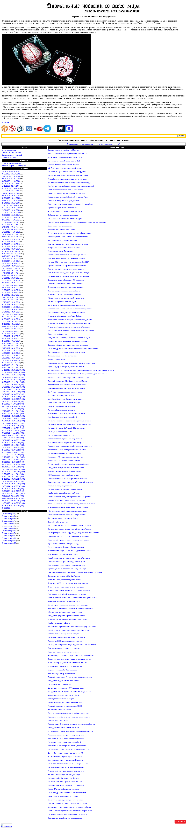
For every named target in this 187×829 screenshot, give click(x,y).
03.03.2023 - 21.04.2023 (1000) (13, 464)
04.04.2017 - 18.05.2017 (11, 334)
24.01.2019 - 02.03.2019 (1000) (13, 372)
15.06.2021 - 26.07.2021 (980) (13, 426)
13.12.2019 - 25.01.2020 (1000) (13, 392)
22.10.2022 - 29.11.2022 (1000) (13, 457)
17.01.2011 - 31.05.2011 (10, 222)
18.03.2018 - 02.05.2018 (11, 353)
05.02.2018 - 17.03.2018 (11, 351)
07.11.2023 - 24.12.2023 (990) (13, 477)
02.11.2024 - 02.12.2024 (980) (13, 496)
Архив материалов (9, 150)
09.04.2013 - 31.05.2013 (11, 244)
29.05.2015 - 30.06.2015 (11, 285)
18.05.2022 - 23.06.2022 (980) (13, 447)
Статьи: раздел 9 (8, 533)
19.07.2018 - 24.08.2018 (11, 360)
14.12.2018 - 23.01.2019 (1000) (13, 370)
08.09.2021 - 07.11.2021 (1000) (13, 433)
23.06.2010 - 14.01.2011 (10, 220)
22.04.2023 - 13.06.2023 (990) (13, 467)
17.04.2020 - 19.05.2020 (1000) (13, 399)
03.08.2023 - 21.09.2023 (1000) (13, 472)
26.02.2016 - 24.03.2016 (11, 307)
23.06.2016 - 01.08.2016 (11, 317)
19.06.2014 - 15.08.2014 (11, 266)
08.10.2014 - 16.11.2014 (10, 271)
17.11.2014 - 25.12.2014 (10, 273)
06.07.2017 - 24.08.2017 (11, 339)
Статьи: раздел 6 (8, 526)
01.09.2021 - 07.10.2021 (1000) (13, 431)
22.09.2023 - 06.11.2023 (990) (13, 474)
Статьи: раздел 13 (9, 543)
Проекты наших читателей (12, 153)
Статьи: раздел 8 (8, 531)
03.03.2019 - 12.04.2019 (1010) (13, 375)
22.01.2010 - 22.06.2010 (11, 217)
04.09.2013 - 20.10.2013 (11, 251)
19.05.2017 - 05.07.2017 (11, 336)
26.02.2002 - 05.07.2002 (11, 171)
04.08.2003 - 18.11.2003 (10, 184)
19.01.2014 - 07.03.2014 (11, 259)
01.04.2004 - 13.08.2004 (11, 188)
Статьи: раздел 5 (8, 523)
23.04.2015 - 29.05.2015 (11, 283)
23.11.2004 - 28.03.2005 (10, 193)
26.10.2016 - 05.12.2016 (11, 324)
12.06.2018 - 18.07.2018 (11, 358)
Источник (5, 122)
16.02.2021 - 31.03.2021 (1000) (13, 418)
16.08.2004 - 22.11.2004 (10, 191)
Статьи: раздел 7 (8, 528)
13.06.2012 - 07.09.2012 (11, 232)
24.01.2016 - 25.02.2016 (11, 305)
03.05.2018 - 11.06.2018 (11, 355)
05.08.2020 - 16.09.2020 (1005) (13, 406)
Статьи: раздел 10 (9, 536)
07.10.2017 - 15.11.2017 (11, 343)
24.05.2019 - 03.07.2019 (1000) (13, 380)
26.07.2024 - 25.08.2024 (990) (13, 489)
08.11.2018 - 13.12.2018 (11, 368)
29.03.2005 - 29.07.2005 (11, 196)
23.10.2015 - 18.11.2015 (10, 297)
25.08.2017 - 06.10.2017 (11, 341)
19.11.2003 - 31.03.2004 (10, 186)
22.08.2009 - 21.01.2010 (11, 215)
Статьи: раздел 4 (8, 521)
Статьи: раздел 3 (8, 519)
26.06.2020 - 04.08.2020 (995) (13, 404)
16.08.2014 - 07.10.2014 (11, 268)
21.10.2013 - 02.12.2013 (11, 254)
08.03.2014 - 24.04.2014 (11, 261)
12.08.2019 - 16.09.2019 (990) (13, 385)
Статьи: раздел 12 (9, 541)
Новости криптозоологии (11, 163)
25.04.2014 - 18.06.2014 (11, 263)
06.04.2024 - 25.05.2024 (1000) (13, 484)
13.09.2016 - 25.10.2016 (11, 322)
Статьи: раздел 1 (8, 514)
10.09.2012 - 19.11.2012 (10, 234)
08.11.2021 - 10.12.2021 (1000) (13, 435)
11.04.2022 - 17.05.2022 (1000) (13, 445)
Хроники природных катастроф (14, 166)
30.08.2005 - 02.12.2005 (11, 198)
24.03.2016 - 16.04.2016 (11, 309)
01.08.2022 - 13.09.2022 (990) (13, 452)
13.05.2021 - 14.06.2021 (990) (13, 423)
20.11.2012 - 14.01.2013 (10, 237)
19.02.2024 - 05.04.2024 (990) (13, 481)
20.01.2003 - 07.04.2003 (11, 179)
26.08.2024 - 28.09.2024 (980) (13, 491)
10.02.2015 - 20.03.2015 (11, 278)
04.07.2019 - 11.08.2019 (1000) (13, 382)
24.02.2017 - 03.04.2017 (11, 331)
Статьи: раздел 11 (9, 538)
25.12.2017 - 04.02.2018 (11, 348)
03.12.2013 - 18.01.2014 (11, 256)
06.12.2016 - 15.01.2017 (11, 326)
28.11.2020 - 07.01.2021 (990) (13, 414)
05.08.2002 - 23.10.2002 (11, 174)
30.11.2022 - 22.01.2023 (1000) (13, 460)
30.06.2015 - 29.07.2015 (11, 288)
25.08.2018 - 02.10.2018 (11, 363)
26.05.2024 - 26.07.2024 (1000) (13, 486)
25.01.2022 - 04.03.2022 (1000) (13, 440)
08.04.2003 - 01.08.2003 (11, 181)
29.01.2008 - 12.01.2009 (11, 210)
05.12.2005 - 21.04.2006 (11, 200)
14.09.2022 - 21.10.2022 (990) (13, 455)
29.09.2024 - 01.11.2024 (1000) (13, 493)
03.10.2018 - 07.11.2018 (11, 365)
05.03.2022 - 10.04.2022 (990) (13, 443)
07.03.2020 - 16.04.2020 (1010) (13, 397)
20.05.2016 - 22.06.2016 (11, 314)
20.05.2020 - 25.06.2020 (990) (13, 401)
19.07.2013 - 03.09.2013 (11, 249)
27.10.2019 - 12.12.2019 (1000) (13, 389)
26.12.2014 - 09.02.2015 (11, 276)
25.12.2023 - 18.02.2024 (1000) (13, 479)
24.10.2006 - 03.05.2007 (11, 205)
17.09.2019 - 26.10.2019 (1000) (13, 387)
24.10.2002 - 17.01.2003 (11, 176)
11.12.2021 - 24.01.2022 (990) (13, 438)
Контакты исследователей (12, 155)
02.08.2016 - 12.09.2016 (11, 319)
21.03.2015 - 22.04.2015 (11, 280)
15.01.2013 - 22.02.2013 (11, 239)
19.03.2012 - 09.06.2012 (11, 230)
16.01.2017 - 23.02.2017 (11, 329)
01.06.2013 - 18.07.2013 (11, 246)
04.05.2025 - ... (7, 508)
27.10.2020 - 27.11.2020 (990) (13, 411)
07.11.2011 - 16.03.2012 (10, 227)
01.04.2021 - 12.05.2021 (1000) (13, 421)
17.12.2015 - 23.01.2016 (11, 302)
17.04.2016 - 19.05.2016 (11, 312)
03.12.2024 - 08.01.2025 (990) (13, 498)
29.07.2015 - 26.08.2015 (11, 290)
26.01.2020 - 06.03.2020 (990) (13, 394)
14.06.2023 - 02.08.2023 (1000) (13, 469)
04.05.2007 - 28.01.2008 (11, 208)
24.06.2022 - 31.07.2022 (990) (13, 450)
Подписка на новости (10, 158)
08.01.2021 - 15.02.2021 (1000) (13, 416)
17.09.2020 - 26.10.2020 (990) (13, 409)
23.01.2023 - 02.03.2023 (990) (13, 462)
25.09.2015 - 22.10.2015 (11, 295)
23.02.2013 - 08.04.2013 (11, 242)
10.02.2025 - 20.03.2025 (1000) (13, 503)
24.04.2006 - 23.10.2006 (11, 203)
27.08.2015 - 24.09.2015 (11, 292)
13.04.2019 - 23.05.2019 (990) (13, 377)
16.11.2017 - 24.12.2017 (11, 346)
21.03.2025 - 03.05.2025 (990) (13, 506)
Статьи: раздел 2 (8, 516)
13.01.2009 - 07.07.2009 (11, 213)
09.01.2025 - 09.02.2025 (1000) (13, 501)
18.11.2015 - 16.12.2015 (10, 300)
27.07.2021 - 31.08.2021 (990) (13, 428)
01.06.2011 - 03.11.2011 (10, 225)
